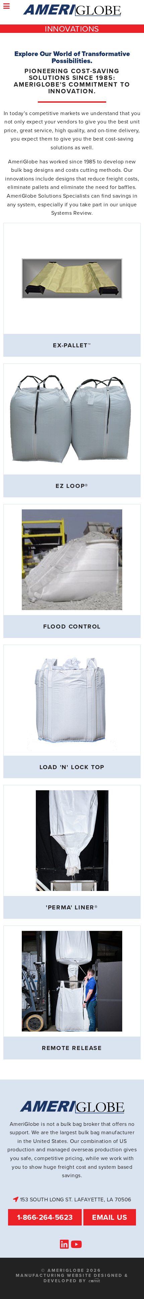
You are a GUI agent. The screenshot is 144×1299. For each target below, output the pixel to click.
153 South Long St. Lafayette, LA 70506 (74, 1199)
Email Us (109, 1217)
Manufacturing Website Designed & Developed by (72, 1278)
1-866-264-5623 (45, 1217)
